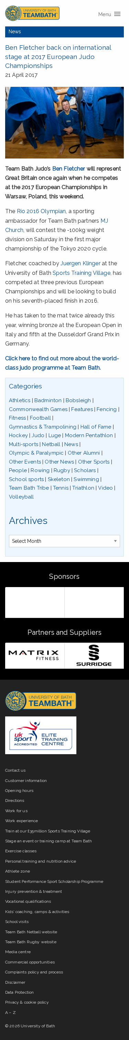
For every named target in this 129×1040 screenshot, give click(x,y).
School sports (26, 479)
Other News (59, 462)
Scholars (85, 470)
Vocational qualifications (28, 901)
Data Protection (19, 992)
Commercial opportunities (30, 962)
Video (105, 488)
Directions (14, 800)
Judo (38, 435)
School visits (17, 921)
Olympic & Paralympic (36, 453)
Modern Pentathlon (89, 435)
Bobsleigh (78, 400)
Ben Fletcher (68, 168)
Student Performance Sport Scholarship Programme (54, 881)
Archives (28, 520)
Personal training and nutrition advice (40, 861)
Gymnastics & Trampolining (42, 427)
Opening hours (19, 790)
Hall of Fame (95, 427)
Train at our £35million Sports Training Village (47, 831)
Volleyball (21, 497)
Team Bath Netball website (31, 932)
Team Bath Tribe (29, 488)
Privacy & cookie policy (27, 1002)
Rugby (62, 470)
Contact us (15, 770)
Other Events (25, 462)
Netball (51, 444)
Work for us (16, 810)
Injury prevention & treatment (33, 891)
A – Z (10, 1012)
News (15, 31)
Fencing (107, 409)
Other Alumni (84, 453)
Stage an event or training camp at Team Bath (48, 841)
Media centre (18, 951)
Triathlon (83, 488)
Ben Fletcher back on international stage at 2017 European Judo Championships (58, 56)
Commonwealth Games (38, 409)
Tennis (60, 488)
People (18, 470)
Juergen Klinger (80, 263)
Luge (55, 435)
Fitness (17, 418)
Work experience (21, 820)
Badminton (48, 400)
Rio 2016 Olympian (41, 211)
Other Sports (94, 462)
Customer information (26, 780)
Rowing (40, 470)
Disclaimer (15, 982)
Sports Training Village (81, 273)
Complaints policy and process (34, 972)
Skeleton (59, 479)
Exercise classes (21, 851)
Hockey (18, 435)
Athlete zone (17, 871)
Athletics (19, 400)
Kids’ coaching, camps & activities (37, 911)
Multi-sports (23, 444)
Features (82, 409)
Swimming (86, 479)
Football (40, 418)
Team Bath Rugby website (30, 941)
